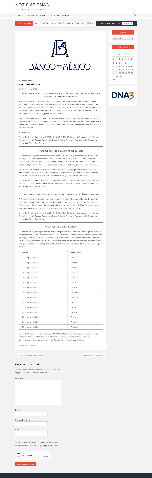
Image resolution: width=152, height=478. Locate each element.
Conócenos (31, 15)
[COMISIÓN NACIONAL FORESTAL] (47, 23)
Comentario (20, 378)
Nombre (19, 410)
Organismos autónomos (28, 345)
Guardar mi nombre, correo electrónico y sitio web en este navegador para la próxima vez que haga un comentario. (37, 444)
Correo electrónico (23, 420)
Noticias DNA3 (32, 4)
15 (113, 70)
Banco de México (25, 81)
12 (126, 66)
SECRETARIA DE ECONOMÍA (92, 355)
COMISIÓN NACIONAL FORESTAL (63, 23)
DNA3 (21, 89)
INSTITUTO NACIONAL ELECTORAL (31, 355)
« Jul (113, 79)
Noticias (55, 15)
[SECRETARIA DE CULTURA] (81, 23)
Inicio (20, 15)
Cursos (43, 15)
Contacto (67, 15)
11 (123, 66)
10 (120, 66)
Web (17, 430)
